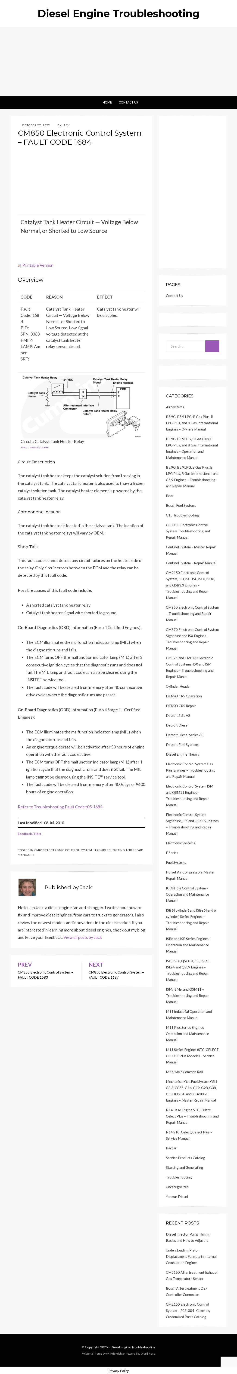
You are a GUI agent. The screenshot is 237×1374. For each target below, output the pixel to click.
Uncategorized (177, 1187)
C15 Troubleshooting (182, 515)
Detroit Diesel (177, 725)
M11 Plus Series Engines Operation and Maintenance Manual (187, 1033)
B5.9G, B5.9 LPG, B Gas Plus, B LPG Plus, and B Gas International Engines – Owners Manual (192, 423)
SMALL (24, 447)
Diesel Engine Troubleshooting (118, 13)
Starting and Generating (184, 1167)
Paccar (171, 1148)
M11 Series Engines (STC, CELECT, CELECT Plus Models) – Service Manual (192, 1055)
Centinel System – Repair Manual (191, 563)
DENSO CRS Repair (181, 706)
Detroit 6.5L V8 (178, 715)
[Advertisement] (118, 61)
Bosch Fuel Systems (181, 505)
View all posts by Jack (82, 937)
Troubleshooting (179, 1177)
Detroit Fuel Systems (182, 744)
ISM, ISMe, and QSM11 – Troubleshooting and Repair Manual (187, 995)
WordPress (148, 1353)
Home (107, 102)
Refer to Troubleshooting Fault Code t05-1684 (60, 806)
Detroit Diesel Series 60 (184, 735)
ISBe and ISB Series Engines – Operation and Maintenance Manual (188, 945)
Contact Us (128, 102)
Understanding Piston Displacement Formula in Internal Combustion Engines (191, 1256)
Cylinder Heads (177, 686)
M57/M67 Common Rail (184, 1072)
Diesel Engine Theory (182, 754)
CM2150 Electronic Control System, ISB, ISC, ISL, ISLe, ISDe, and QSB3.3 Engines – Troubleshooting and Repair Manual (190, 585)
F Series (172, 853)
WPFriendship (115, 1353)
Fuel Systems (176, 862)
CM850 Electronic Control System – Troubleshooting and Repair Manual (192, 613)
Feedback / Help (29, 834)
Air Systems (175, 407)
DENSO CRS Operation (184, 696)
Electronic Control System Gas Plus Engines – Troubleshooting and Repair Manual (190, 770)
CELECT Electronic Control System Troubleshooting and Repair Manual (188, 531)
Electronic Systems (180, 843)
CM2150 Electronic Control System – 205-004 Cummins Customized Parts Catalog (188, 1310)
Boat (170, 496)
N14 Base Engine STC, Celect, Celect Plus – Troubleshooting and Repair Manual (192, 1116)
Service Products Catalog (185, 1158)
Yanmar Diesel (177, 1196)
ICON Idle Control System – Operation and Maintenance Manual (187, 894)
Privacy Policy (119, 1371)
